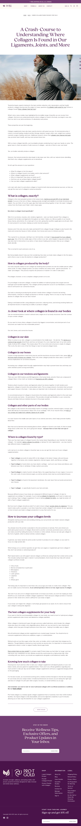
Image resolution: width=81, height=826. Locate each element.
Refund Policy (72, 777)
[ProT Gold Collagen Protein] (19, 773)
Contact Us (58, 789)
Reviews (57, 786)
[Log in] (74, 6)
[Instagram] (7, 818)
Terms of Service (70, 787)
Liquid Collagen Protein (46, 775)
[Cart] (77, 6)
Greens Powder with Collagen (46, 784)
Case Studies (59, 779)
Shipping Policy (72, 774)
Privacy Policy (72, 779)
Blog (56, 777)
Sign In (57, 795)
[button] (67, 6)
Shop (25, 6)
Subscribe (54, 751)
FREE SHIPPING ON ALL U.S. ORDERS (41, 1)
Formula (33, 6)
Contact (49, 6)
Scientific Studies (58, 783)
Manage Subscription (59, 792)
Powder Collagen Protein (47, 780)
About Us (42, 6)
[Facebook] (4, 818)
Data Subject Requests (72, 791)
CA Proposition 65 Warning (72, 783)
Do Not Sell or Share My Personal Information (72, 798)
